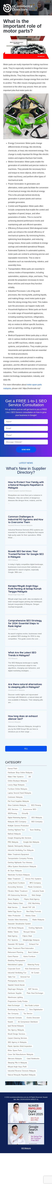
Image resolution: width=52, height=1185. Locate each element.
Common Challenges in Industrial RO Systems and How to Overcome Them (25, 519)
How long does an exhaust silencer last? (23, 717)
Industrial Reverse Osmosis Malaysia (20, 525)
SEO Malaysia (12, 629)
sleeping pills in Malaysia (16, 690)
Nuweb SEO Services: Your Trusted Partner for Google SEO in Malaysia (26, 554)
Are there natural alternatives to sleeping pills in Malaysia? (25, 686)
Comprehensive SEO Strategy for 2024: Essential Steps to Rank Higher (25, 623)
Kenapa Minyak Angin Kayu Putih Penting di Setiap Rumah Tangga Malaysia (24, 588)
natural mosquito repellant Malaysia (20, 491)
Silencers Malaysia (14, 722)
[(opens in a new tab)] (15, 1082)
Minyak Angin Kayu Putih (16, 595)
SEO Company (13, 560)
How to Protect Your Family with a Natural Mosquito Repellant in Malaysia (26, 485)
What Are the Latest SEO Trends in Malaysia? (22, 654)
